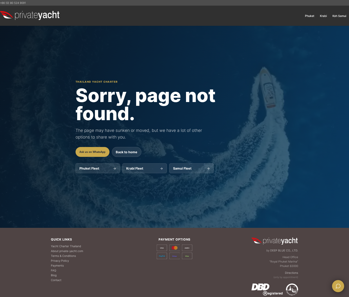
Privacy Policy (60, 260)
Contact (56, 280)
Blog (54, 275)
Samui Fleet (191, 168)
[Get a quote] (338, 286)
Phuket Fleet (97, 168)
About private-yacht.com (67, 251)
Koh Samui (339, 16)
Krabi (323, 16)
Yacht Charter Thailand (66, 246)
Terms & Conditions (63, 255)
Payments (57, 265)
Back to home (126, 152)
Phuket (309, 16)
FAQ (53, 270)
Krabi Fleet (144, 168)
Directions (291, 272)
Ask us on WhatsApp (92, 151)
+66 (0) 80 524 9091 (13, 2)
